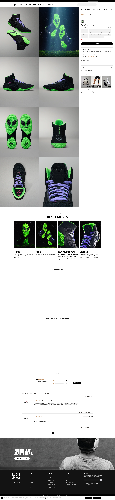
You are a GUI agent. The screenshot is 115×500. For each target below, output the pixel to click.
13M (94, 37)
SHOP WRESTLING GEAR (22, 458)
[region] (57, 241)
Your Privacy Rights (61, 495)
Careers (49, 479)
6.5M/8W (93, 29)
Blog (49, 475)
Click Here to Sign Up (90, 484)
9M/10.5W (101, 32)
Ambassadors (50, 482)
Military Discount (69, 486)
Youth (31, 484)
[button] (21, 4)
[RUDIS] (15, 5)
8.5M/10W (93, 32)
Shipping (68, 477)
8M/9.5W (85, 32)
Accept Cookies (97, 498)
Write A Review (77, 382)
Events (49, 477)
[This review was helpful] (89, 412)
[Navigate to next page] (65, 433)
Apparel (31, 479)
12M (86, 37)
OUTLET (101, 1)
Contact (67, 475)
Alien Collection (91, 56)
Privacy (48, 495)
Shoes (31, 475)
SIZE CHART (110, 27)
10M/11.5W (85, 34)
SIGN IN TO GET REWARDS (93, 1)
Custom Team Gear (51, 484)
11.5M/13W (108, 34)
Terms (44, 495)
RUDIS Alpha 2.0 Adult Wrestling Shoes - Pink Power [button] (49, 408)
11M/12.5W (101, 34)
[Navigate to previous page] (50, 433)
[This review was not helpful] (92, 412)
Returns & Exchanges (70, 482)
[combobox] (87, 4)
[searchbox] (26, 393)
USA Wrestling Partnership (53, 487)
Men (31, 480)
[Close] (113, 497)
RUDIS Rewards (51, 480)
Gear (31, 477)
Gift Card (32, 486)
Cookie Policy (44, 498)
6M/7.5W (85, 29)
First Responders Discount (71, 484)
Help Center (68, 479)
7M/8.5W (101, 29)
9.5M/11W (108, 32)
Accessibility (53, 495)
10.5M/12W (93, 34)
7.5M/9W (108, 29)
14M (101, 37)
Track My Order (69, 480)
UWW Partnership (51, 486)
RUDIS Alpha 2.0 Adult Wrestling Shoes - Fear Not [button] (49, 423)
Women (31, 482)
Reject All (88, 498)
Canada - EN (69, 495)
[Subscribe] (101, 480)
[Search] (79, 4)
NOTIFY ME (97, 43)
